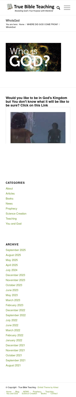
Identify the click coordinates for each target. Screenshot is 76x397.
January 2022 (14, 340)
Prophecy (11, 208)
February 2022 (14, 335)
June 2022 (12, 325)
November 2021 (15, 350)
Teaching (11, 218)
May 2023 (12, 295)
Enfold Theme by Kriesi (48, 387)
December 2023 (15, 275)
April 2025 (12, 265)
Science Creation (16, 213)
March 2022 (13, 330)
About (9, 188)
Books (9, 198)
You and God (13, 223)
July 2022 (11, 320)
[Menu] (65, 7)
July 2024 (11, 270)
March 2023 (13, 300)
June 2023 (12, 290)
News (9, 203)
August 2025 (13, 255)
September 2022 (16, 315)
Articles (10, 193)
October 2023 (14, 285)
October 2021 (14, 355)
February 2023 (14, 305)
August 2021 (13, 365)
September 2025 (16, 250)
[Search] (56, 7)
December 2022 (15, 310)
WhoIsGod (13, 20)
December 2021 (15, 345)
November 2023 (15, 280)
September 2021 (16, 360)
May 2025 (12, 260)
